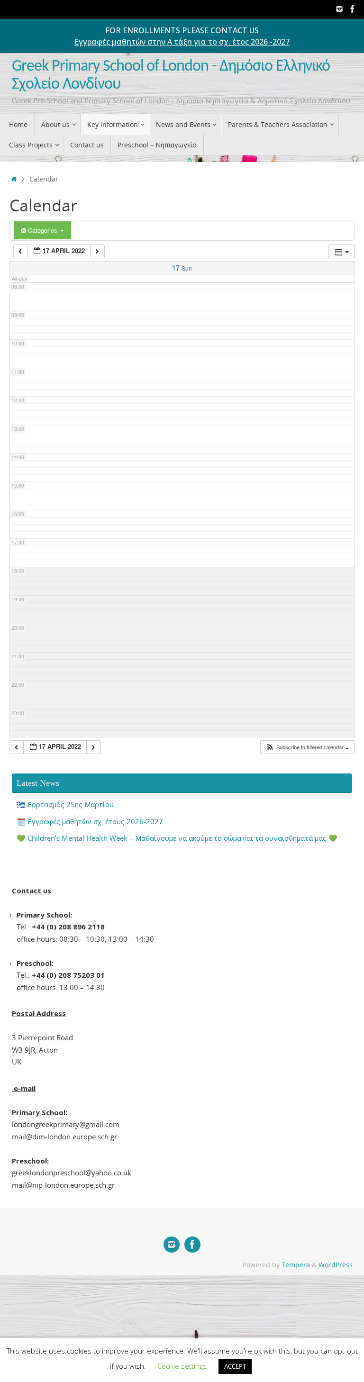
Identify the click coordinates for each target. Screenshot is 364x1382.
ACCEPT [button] (235, 1366)
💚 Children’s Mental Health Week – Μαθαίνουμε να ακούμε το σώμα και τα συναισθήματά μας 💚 (177, 838)
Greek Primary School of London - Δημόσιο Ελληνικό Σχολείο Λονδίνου (171, 75)
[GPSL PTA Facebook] (352, 9)
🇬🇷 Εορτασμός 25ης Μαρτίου (65, 804)
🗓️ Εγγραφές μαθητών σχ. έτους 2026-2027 (90, 821)
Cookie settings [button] (182, 1366)
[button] (307, 747)
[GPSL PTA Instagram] (339, 9)
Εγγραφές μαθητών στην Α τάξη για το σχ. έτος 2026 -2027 (182, 41)
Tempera (296, 1265)
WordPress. (336, 1265)
